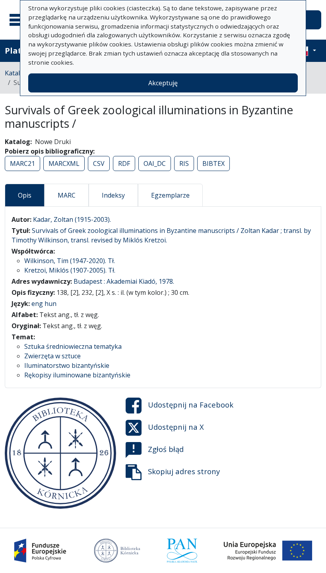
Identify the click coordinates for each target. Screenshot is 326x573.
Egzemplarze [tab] (170, 195)
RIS (184, 163)
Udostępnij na (190, 404)
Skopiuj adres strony (184, 471)
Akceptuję (163, 83)
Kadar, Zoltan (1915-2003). (72, 219)
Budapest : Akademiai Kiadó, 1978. (124, 281)
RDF (124, 163)
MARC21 (22, 163)
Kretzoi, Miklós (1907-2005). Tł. (69, 270)
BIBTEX (213, 163)
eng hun (43, 303)
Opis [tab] (24, 195)
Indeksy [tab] (113, 195)
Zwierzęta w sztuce (52, 356)
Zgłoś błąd (166, 449)
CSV (99, 163)
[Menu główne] (19, 20)
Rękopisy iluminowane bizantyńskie (77, 375)
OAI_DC (155, 163)
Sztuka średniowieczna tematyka (73, 346)
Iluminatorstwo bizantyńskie (66, 365)
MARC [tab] (67, 195)
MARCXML (64, 163)
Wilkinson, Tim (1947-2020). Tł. (69, 260)
